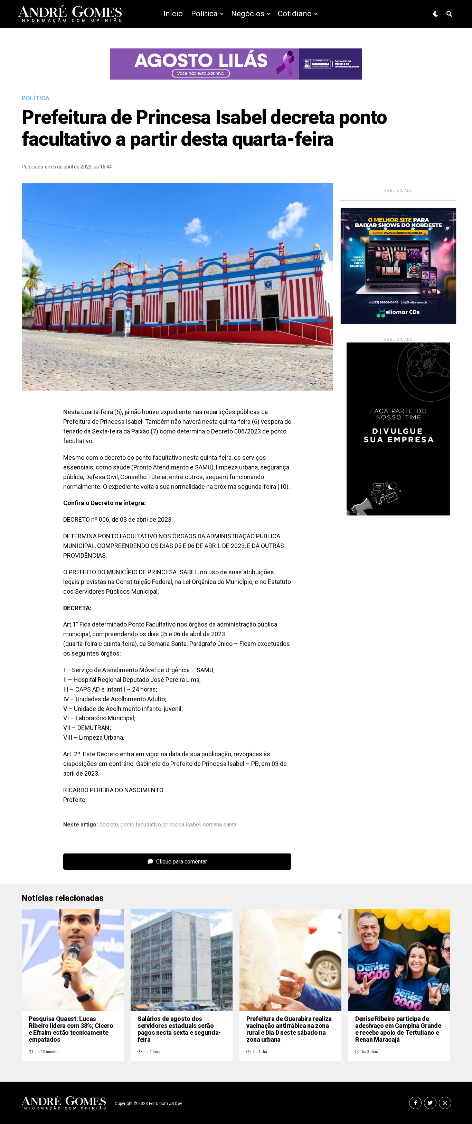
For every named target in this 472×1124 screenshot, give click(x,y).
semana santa (219, 825)
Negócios (247, 13)
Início (173, 13)
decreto (109, 825)
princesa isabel (181, 825)
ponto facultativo (141, 825)
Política (204, 13)
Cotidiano (295, 13)
